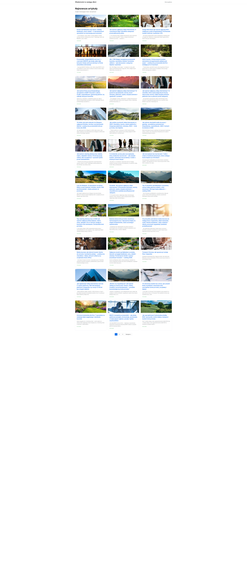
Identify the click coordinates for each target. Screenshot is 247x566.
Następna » (128, 334)
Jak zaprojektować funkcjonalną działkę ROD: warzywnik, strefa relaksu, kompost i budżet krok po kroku (155, 317)
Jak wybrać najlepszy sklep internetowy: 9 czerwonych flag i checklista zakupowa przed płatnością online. (122, 31)
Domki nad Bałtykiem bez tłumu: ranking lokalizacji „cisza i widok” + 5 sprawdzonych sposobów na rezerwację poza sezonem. (90, 31)
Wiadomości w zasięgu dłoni (85, 2)
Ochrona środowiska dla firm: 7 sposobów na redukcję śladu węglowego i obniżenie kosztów (91, 317)
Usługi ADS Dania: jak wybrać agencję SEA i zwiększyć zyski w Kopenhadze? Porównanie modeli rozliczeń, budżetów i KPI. (156, 31)
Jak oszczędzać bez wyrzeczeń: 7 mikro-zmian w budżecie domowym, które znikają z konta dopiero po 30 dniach (156, 155)
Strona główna (168, 2)
